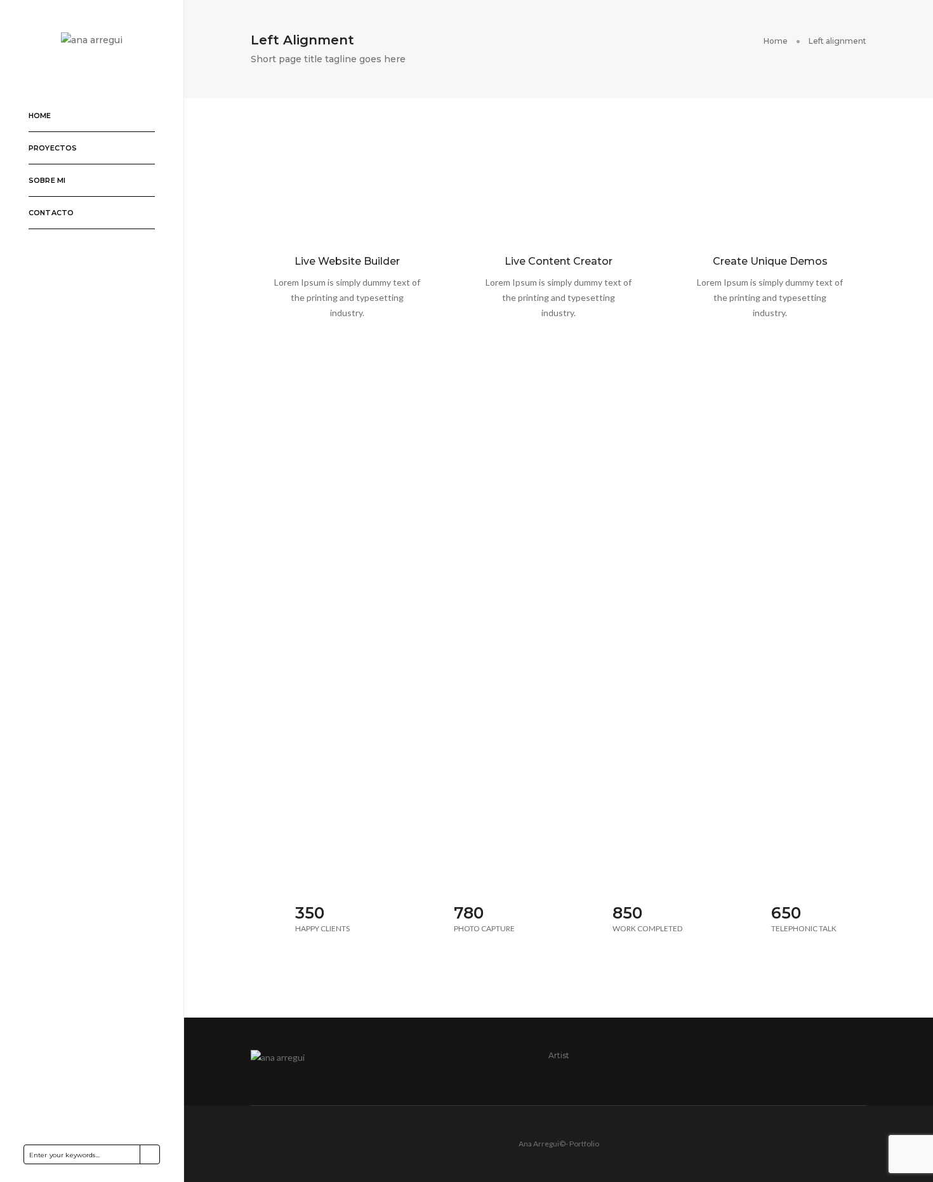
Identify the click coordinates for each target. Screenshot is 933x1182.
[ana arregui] (91, 40)
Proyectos (53, 147)
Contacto (51, 212)
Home (40, 115)
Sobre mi (47, 180)
